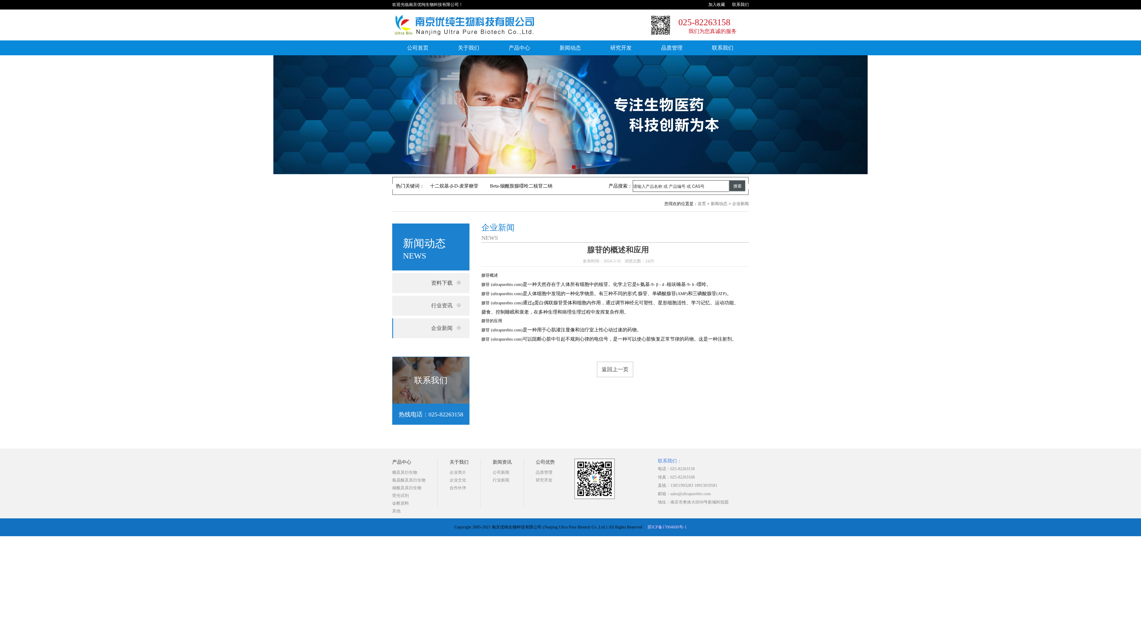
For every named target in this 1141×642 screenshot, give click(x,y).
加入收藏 (716, 4)
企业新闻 (740, 204)
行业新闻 (501, 480)
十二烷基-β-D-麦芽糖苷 (454, 185)
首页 (702, 204)
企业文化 (458, 480)
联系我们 (740, 4)
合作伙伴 (458, 488)
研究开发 (621, 48)
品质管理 (672, 48)
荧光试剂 (400, 495)
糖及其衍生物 (404, 472)
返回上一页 (615, 369)
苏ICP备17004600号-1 (667, 527)
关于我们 (468, 48)
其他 (396, 511)
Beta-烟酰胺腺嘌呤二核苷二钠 (521, 185)
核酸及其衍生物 (406, 488)
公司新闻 (501, 472)
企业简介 (458, 472)
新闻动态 (570, 48)
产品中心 (519, 48)
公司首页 (417, 48)
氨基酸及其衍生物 (408, 480)
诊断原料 (400, 503)
